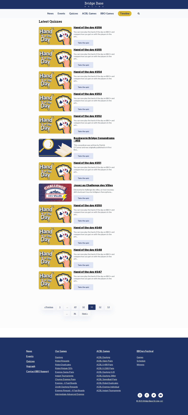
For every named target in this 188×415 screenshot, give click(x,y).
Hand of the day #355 (88, 49)
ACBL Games (103, 351)
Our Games (61, 351)
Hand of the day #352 (88, 116)
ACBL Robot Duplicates (107, 383)
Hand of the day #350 (88, 205)
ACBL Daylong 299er (106, 376)
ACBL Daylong (103, 357)
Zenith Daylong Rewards (66, 387)
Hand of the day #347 (88, 271)
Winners (140, 365)
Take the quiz (83, 43)
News (29, 351)
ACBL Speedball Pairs (107, 379)
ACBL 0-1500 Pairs (105, 368)
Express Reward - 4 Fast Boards (70, 390)
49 (75, 307)
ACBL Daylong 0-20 (106, 372)
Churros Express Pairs (65, 379)
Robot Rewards (62, 361)
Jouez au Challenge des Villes (93, 185)
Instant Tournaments (64, 376)
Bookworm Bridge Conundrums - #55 (94, 139)
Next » (85, 313)
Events (30, 356)
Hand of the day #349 (88, 227)
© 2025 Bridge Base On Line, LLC (149, 401)
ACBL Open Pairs (105, 361)
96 (75, 313)
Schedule (141, 361)
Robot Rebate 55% (63, 368)
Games (140, 357)
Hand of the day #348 (88, 249)
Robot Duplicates (63, 365)
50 (83, 307)
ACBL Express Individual (108, 387)
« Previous (48, 307)
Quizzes (30, 361)
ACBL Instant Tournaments (109, 390)
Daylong (59, 357)
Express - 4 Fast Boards (66, 383)
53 (108, 307)
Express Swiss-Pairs (64, 372)
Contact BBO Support (37, 371)
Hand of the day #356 (88, 27)
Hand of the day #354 (88, 71)
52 (100, 307)
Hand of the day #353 (88, 93)
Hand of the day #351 (87, 162)
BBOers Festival (145, 351)
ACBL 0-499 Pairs (105, 365)
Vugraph (30, 366)
